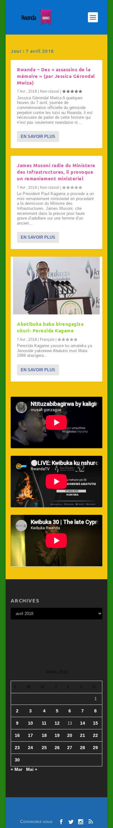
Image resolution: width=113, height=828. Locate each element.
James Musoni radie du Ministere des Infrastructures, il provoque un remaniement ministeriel (56, 172)
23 (17, 747)
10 (30, 723)
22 (95, 735)
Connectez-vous (36, 821)
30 (17, 759)
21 (82, 735)
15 (95, 723)
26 (57, 747)
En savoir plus (38, 136)
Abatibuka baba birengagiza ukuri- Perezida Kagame (50, 327)
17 (30, 735)
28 (82, 747)
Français (47, 339)
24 (30, 747)
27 (69, 747)
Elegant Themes (53, 806)
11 (44, 723)
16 (17, 735)
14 (82, 723)
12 (57, 723)
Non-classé (49, 91)
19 (57, 735)
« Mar (16, 769)
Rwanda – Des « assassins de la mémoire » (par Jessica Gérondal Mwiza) (56, 76)
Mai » (31, 769)
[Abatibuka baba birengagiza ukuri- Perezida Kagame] (56, 285)
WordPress (56, 812)
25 (44, 747)
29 (95, 747)
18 (44, 735)
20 (69, 735)
